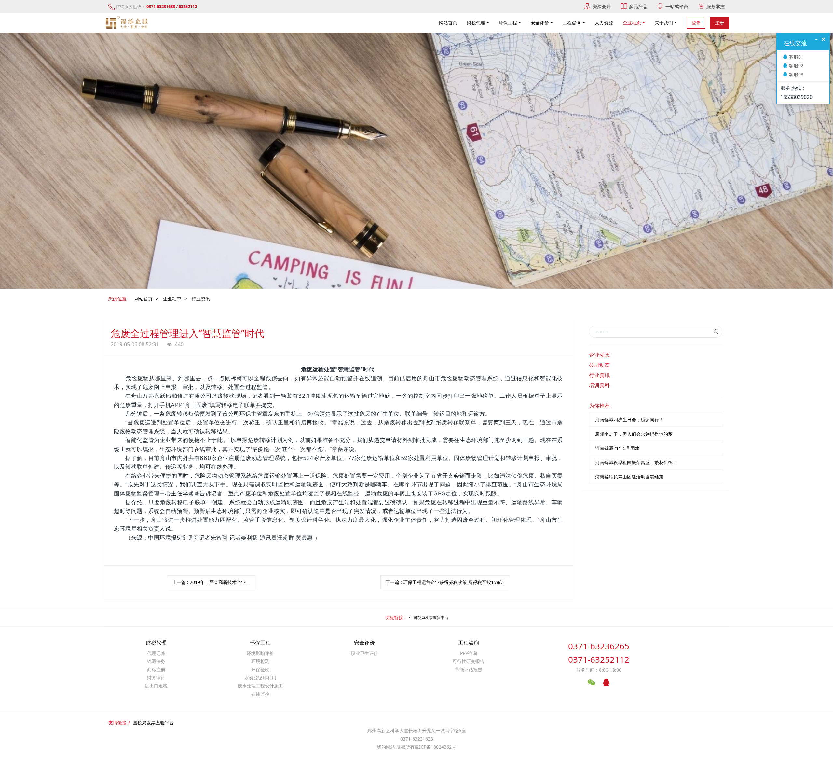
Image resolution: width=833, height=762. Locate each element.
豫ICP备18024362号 (435, 747)
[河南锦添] (127, 23)
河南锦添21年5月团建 (617, 448)
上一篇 (211, 582)
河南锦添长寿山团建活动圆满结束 (629, 477)
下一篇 (445, 582)
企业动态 (172, 299)
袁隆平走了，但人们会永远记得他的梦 (634, 434)
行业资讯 (201, 299)
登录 (696, 23)
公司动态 (599, 364)
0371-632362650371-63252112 (598, 652)
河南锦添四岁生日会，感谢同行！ (629, 419)
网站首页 (448, 23)
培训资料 (599, 385)
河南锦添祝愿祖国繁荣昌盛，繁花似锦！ (636, 462)
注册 (719, 23)
